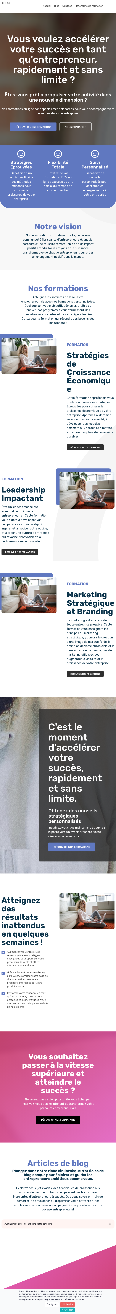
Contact (67, 6)
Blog (56, 6)
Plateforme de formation (89, 6)
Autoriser (68, 1310)
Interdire (68, 1304)
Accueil (47, 6)
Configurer (52, 1304)
